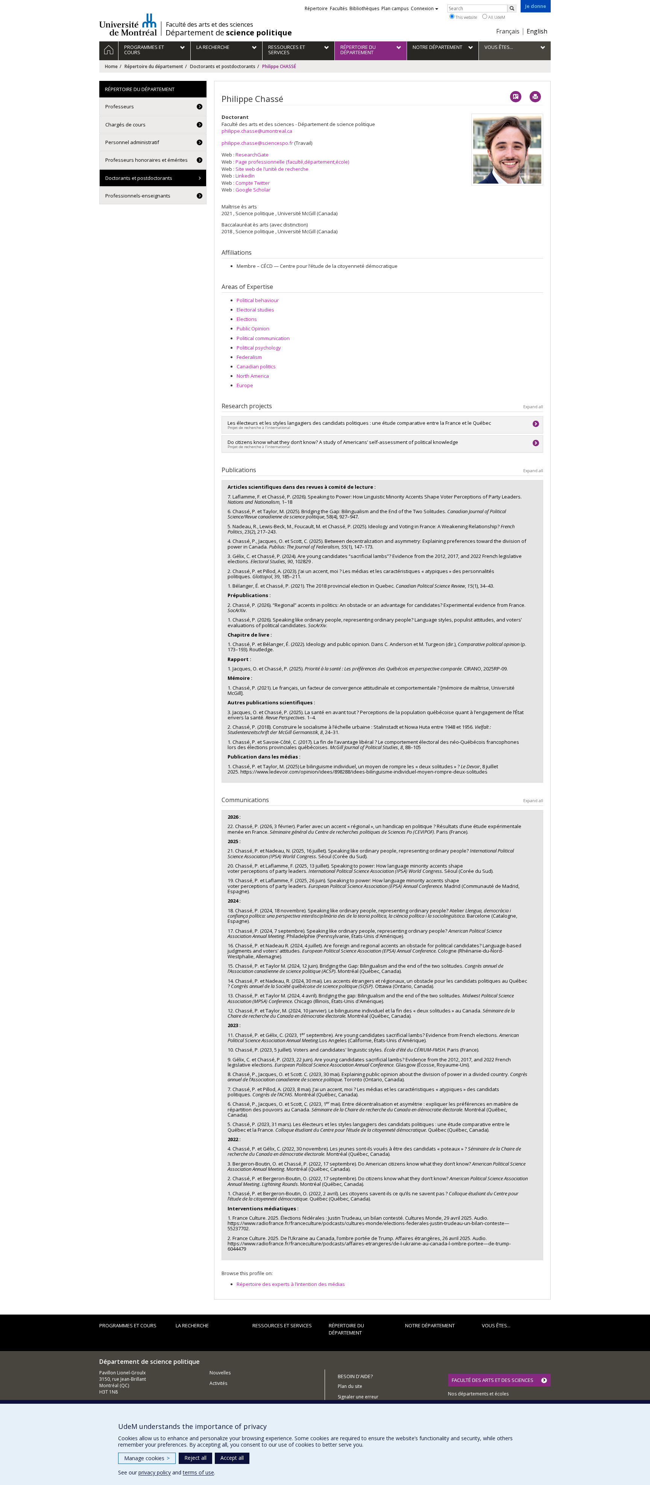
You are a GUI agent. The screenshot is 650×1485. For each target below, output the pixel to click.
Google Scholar (252, 189)
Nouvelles (220, 1372)
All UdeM (496, 17)
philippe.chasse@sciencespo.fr (257, 143)
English (537, 31)
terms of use (198, 1472)
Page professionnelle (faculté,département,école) (292, 161)
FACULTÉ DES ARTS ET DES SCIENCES (492, 1380)
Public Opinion (253, 328)
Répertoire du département (154, 66)
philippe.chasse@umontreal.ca (257, 131)
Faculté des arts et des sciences (209, 24)
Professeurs (119, 106)
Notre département (430, 1325)
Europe (245, 385)
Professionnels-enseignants (137, 195)
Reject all (195, 1457)
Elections (247, 319)
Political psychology (259, 347)
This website (465, 17)
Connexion (422, 8)
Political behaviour (258, 300)
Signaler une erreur (358, 1397)
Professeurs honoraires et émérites (146, 160)
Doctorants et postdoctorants (222, 66)
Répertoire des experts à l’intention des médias (291, 1284)
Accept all (232, 1457)
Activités (218, 1383)
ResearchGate (252, 154)
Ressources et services (282, 1325)
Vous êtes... (496, 1325)
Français (507, 31)
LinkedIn (245, 175)
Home (111, 66)
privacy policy (154, 1472)
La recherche (192, 1325)
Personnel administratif (132, 142)
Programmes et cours (127, 1325)
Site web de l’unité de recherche (271, 169)
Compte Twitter (252, 182)
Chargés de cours (125, 124)
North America (253, 375)
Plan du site (350, 1386)
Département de (229, 32)
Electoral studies (255, 309)
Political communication (263, 338)
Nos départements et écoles (478, 1394)
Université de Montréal (128, 24)
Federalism (249, 357)
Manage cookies (147, 1458)
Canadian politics (256, 366)
